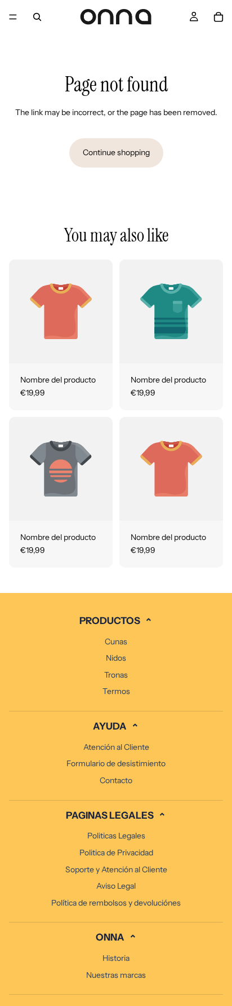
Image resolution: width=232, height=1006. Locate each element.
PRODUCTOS (116, 621)
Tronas (116, 675)
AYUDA (116, 727)
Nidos (116, 658)
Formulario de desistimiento (116, 763)
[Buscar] (37, 17)
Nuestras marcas (116, 975)
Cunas (116, 641)
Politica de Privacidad (116, 852)
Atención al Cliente (116, 747)
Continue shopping (116, 152)
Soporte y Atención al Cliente (116, 869)
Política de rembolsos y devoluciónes (116, 903)
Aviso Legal (116, 886)
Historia (116, 958)
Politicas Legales (116, 836)
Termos (116, 691)
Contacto (116, 780)
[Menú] (13, 17)
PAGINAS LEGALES (116, 816)
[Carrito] (218, 17)
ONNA (116, 938)
